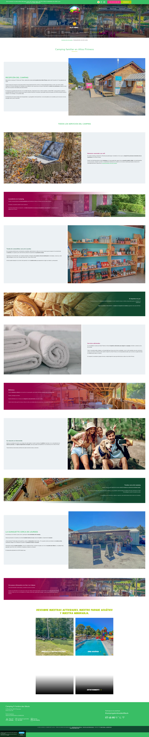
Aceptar (21, 732)
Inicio (22, 9)
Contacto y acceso (125, 9)
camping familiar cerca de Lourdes (109, 163)
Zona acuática (42, 9)
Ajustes (21, 734)
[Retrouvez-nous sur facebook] (101, 2)
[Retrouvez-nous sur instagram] (104, 2)
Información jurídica (77, 727)
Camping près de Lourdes (66, 40)
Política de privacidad (88, 727)
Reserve (126, 2)
